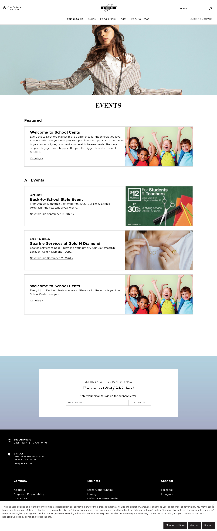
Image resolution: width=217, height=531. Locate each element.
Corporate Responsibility (29, 494)
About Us (20, 490)
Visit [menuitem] (123, 19)
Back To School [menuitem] (140, 19)
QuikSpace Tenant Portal (102, 498)
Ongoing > (36, 158)
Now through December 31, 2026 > (51, 258)
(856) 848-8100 (23, 464)
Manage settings (175, 525)
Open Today (13, 7)
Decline (208, 525)
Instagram (167, 494)
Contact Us (20, 498)
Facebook (167, 490)
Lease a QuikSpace (201, 19)
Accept (194, 525)
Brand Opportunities (100, 490)
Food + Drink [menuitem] (108, 19)
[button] (213, 505)
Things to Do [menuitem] (75, 19)
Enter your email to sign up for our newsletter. (108, 396)
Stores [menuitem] (91, 19)
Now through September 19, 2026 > (52, 214)
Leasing (92, 494)
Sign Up (140, 402)
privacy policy (81, 507)
